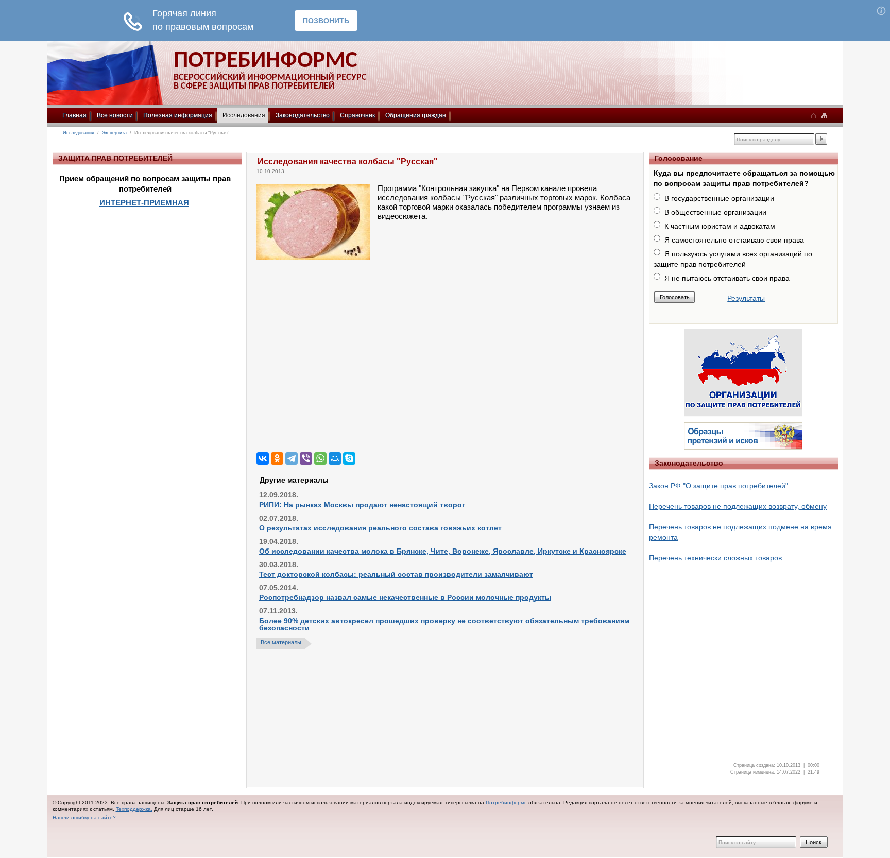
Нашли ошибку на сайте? (84, 817)
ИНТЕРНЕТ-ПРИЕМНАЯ (144, 202)
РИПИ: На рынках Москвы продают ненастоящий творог (362, 505)
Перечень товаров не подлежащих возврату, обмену (738, 506)
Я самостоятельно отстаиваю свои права (734, 240)
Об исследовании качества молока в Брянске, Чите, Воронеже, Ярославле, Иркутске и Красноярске (442, 551)
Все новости (115, 115)
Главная (74, 115)
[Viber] (306, 458)
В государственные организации (719, 198)
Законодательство (303, 115)
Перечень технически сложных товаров (715, 558)
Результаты (746, 298)
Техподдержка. (134, 809)
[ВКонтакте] (262, 458)
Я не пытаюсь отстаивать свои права (727, 278)
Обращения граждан (415, 115)
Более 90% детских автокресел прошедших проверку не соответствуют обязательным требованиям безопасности (444, 624)
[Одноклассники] (277, 458)
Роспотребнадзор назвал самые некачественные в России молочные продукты (405, 597)
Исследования (243, 115)
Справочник (357, 115)
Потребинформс (506, 802)
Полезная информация (177, 115)
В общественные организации (715, 212)
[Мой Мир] (335, 458)
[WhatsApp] (320, 458)
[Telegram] (291, 458)
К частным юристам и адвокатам (719, 226)
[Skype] (349, 458)
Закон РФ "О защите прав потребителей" (718, 486)
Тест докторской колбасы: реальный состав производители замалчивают (396, 574)
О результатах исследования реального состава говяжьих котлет (380, 528)
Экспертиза (114, 132)
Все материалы (281, 642)
